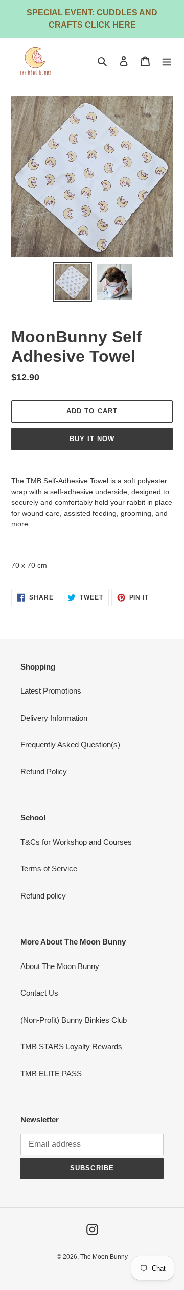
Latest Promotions (50, 690)
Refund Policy (43, 771)
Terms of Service (48, 868)
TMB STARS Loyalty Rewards (71, 1046)
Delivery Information (53, 717)
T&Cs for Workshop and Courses (76, 842)
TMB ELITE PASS (51, 1073)
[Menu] (166, 61)
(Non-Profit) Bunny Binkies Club (73, 1020)
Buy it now (92, 439)
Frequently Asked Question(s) (70, 744)
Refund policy (43, 895)
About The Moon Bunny (59, 966)
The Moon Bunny (104, 1256)
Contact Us (39, 992)
